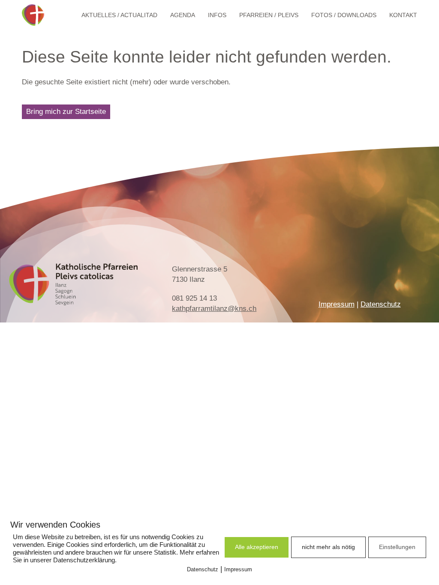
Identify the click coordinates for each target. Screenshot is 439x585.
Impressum (337, 304)
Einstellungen (397, 546)
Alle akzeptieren (256, 546)
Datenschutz (381, 304)
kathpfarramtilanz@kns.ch (214, 308)
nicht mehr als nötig (328, 546)
